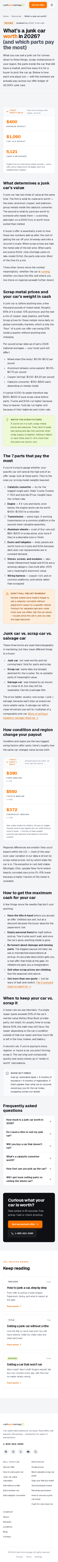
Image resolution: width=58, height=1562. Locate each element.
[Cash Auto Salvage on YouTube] (28, 1451)
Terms (28, 1557)
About (6, 1516)
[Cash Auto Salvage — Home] (14, 4)
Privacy (19, 1557)
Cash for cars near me (42, 1504)
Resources (16, 16)
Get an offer (38, 5)
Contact (7, 1536)
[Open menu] (52, 5)
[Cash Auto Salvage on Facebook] (6, 1451)
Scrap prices (38, 1467)
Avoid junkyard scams (42, 1485)
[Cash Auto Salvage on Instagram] (13, 1451)
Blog (5, 1531)
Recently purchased (41, 1490)
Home (6, 16)
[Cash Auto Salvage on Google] (35, 1451)
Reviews (7, 1521)
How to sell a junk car (13, 1472)
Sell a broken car (11, 1490)
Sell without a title (11, 1485)
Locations (7, 1526)
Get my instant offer (23, 1224)
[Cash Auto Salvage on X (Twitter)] (21, 1451)
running (45, 271)
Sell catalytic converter (14, 1495)
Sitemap (38, 1557)
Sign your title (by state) (43, 1480)
